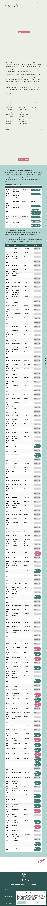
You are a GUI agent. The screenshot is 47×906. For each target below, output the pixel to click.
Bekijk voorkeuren (40, 902)
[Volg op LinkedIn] (28, 880)
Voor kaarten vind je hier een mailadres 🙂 (35, 212)
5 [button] (41, 129)
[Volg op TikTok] (25, 880)
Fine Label (29, 23)
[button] (44, 892)
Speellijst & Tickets (23, 32)
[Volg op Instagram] (18, 880)
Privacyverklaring (10, 903)
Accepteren (22, 902)
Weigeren (31, 902)
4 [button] (5, 129)
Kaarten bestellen (35, 189)
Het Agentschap (27, 25)
